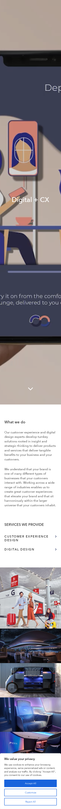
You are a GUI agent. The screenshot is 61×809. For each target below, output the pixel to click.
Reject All (30, 801)
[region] (30, 781)
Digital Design (19, 549)
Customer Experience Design (26, 538)
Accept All (30, 783)
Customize (30, 792)
